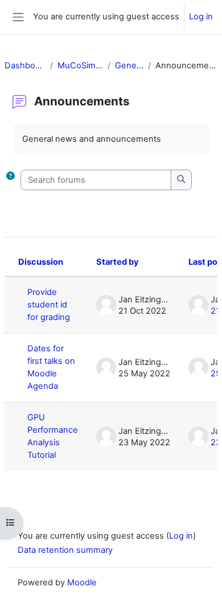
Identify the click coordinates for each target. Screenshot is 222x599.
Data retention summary (65, 550)
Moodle (82, 582)
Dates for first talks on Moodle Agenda (51, 367)
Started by (117, 262)
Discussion (40, 262)
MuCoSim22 (80, 65)
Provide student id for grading (48, 304)
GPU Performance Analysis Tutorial (52, 436)
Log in (201, 16)
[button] (10, 180)
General (129, 65)
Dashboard (25, 65)
